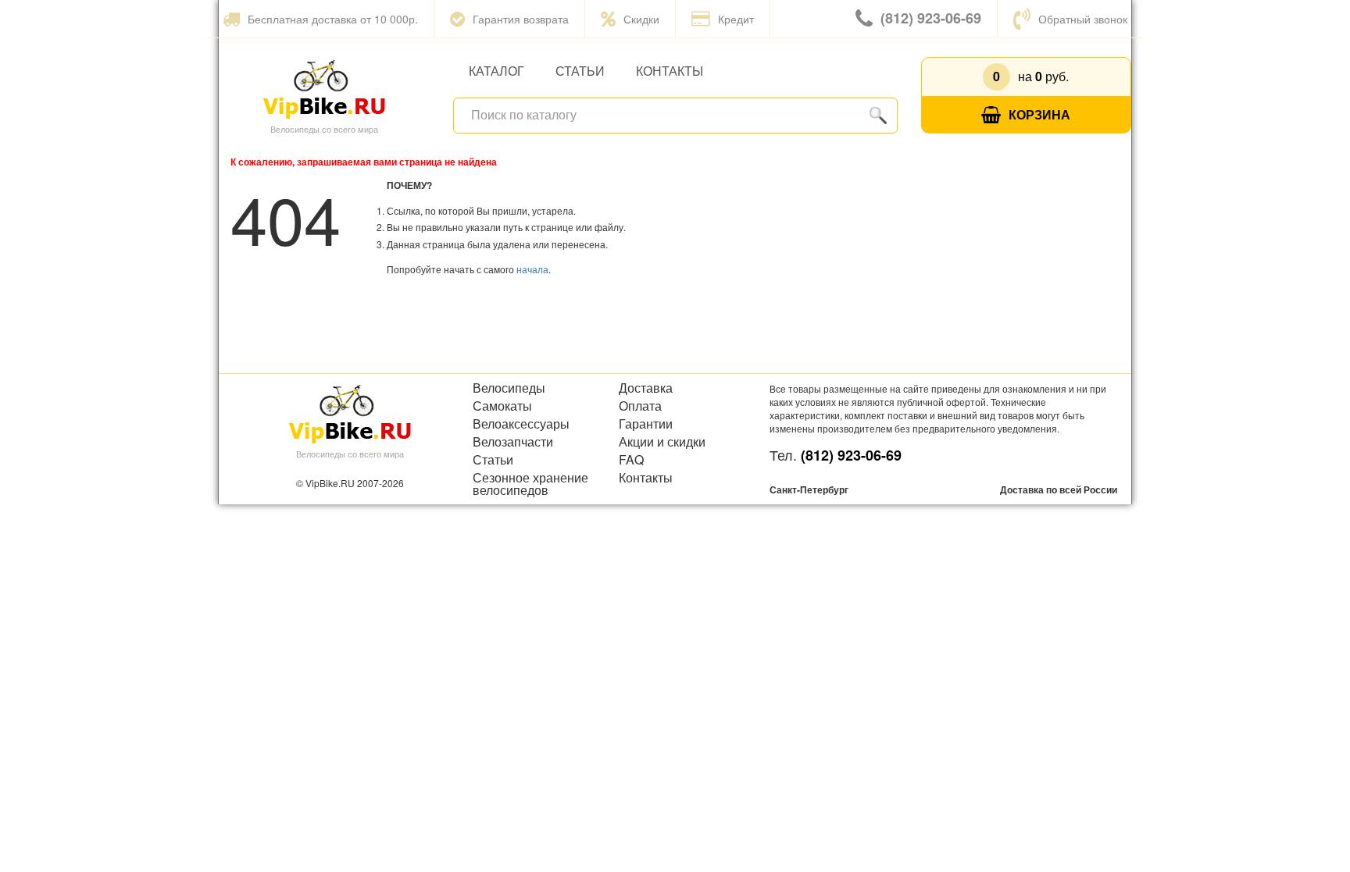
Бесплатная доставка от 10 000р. (333, 19)
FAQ (631, 460)
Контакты (669, 71)
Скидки (641, 19)
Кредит (736, 19)
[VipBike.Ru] (324, 88)
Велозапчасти (513, 442)
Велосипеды (509, 388)
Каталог (496, 71)
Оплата (640, 406)
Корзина (1039, 114)
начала (532, 269)
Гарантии (646, 424)
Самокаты (502, 406)
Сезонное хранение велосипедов (530, 484)
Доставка (646, 388)
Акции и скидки (662, 442)
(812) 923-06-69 (930, 18)
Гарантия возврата (521, 19)
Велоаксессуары (521, 424)
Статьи (580, 71)
